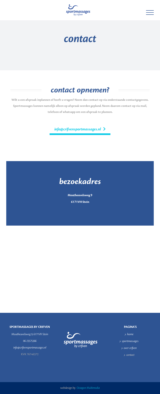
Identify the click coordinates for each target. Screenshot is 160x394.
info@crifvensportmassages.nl (29, 348)
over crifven (130, 348)
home (130, 334)
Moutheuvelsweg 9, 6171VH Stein (29, 334)
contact (130, 355)
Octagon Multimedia (88, 388)
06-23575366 (29, 341)
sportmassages (130, 341)
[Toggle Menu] (150, 12)
